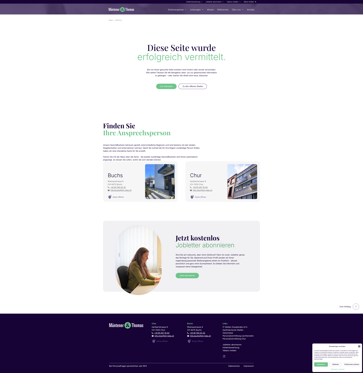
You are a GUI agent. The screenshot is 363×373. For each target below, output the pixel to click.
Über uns (236, 9)
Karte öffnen (162, 341)
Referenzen (223, 9)
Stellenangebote (176, 9)
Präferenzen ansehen (351, 364)
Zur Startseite (166, 86)
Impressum (342, 369)
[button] (359, 346)
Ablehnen (335, 364)
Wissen (210, 9)
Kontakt (250, 9)
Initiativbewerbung (193, 2)
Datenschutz (334, 369)
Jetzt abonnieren (187, 275)
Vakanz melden (232, 2)
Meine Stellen (249, 2)
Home (111, 20)
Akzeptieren (321, 364)
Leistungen (195, 9)
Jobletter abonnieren (213, 2)
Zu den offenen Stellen (192, 86)
